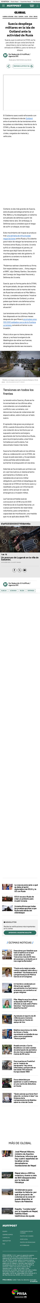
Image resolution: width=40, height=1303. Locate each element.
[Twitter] (19, 570)
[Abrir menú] (3, 5)
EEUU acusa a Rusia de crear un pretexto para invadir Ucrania (24, 899)
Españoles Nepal (26, 1)
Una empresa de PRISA (20, 1292)
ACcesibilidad (24, 1245)
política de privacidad (27, 1242)
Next (36, 541)
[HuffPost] (10, 1225)
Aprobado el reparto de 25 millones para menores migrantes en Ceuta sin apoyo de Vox (25, 1019)
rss (4, 1244)
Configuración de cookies (26, 1232)
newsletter (7, 1241)
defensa (31, 591)
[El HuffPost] (14, 5)
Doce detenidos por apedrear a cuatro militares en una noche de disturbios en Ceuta (25, 1082)
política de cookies (26, 1236)
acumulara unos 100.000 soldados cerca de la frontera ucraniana (20, 322)
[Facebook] (14, 570)
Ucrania (13, 591)
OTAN (30, 16)
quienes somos (8, 1234)
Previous (4, 541)
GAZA (26, 16)
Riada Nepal (14, 1)
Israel (35, 16)
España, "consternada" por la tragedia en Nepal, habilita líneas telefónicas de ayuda (26, 1212)
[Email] (25, 570)
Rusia (22, 591)
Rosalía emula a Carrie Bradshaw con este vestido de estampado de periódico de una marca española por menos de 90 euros (25, 1049)
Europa (21, 16)
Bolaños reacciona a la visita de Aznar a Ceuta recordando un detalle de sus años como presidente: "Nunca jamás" (26, 1034)
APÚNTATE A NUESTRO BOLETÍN (20, 933)
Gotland (29, 118)
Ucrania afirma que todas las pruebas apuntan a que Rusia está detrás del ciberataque (25, 909)
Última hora (32, 6)
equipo (5, 1231)
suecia (4, 591)
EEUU (15, 16)
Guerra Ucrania (8, 16)
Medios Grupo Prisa (20, 1297)
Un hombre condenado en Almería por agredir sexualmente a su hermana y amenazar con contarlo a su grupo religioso (25, 988)
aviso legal (24, 1239)
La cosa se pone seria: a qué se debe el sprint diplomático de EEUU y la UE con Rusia (26, 888)
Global (20, 12)
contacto (6, 1237)
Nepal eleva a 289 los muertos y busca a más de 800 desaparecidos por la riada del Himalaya (26, 1178)
